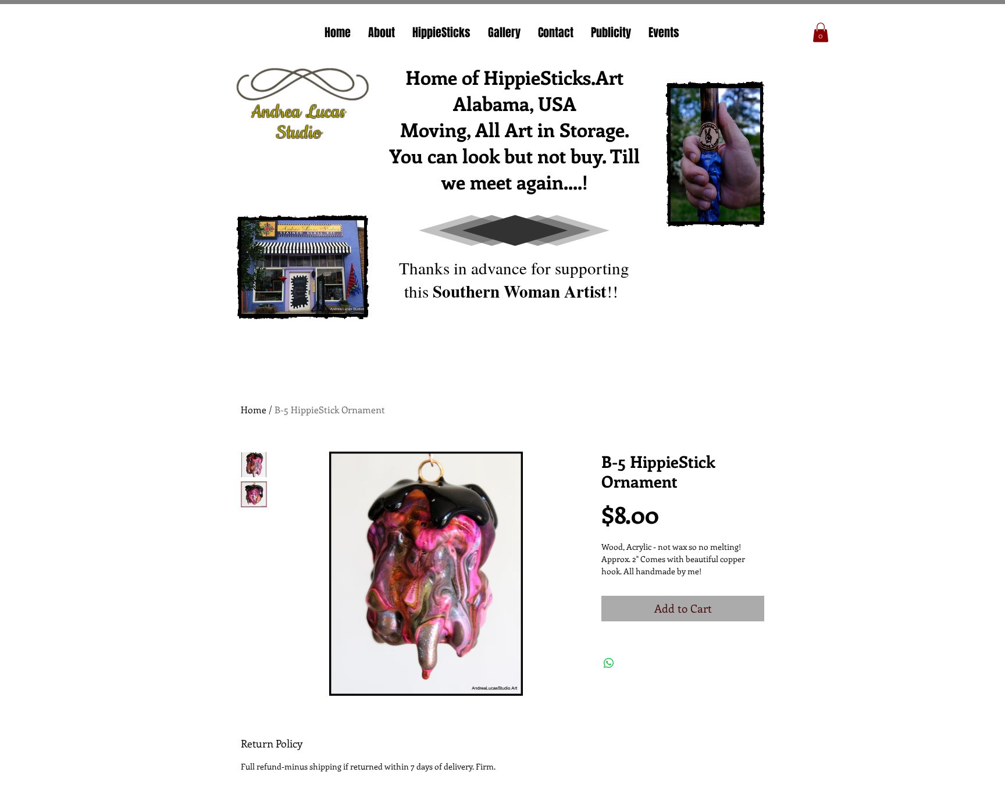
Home (253, 409)
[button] (820, 32)
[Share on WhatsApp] (609, 663)
